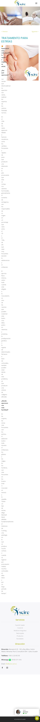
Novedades (20, 639)
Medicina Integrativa (20, 630)
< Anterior (4, 31)
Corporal (20, 628)
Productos (20, 636)
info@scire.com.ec (11, 664)
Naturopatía (20, 633)
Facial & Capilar (20, 625)
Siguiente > (35, 31)
